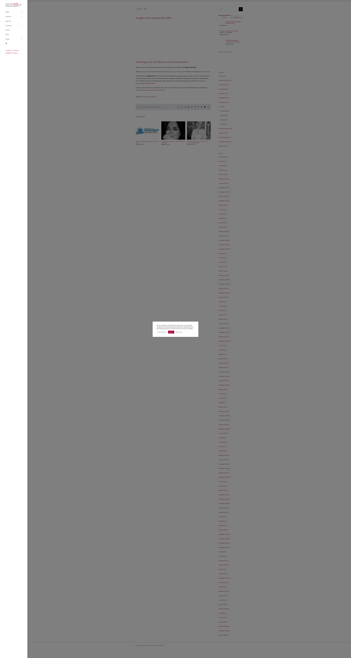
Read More (179, 332)
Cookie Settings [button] (161, 332)
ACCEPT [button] (171, 332)
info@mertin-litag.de (11, 53)
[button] (13, 43)
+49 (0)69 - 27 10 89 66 (12, 50)
